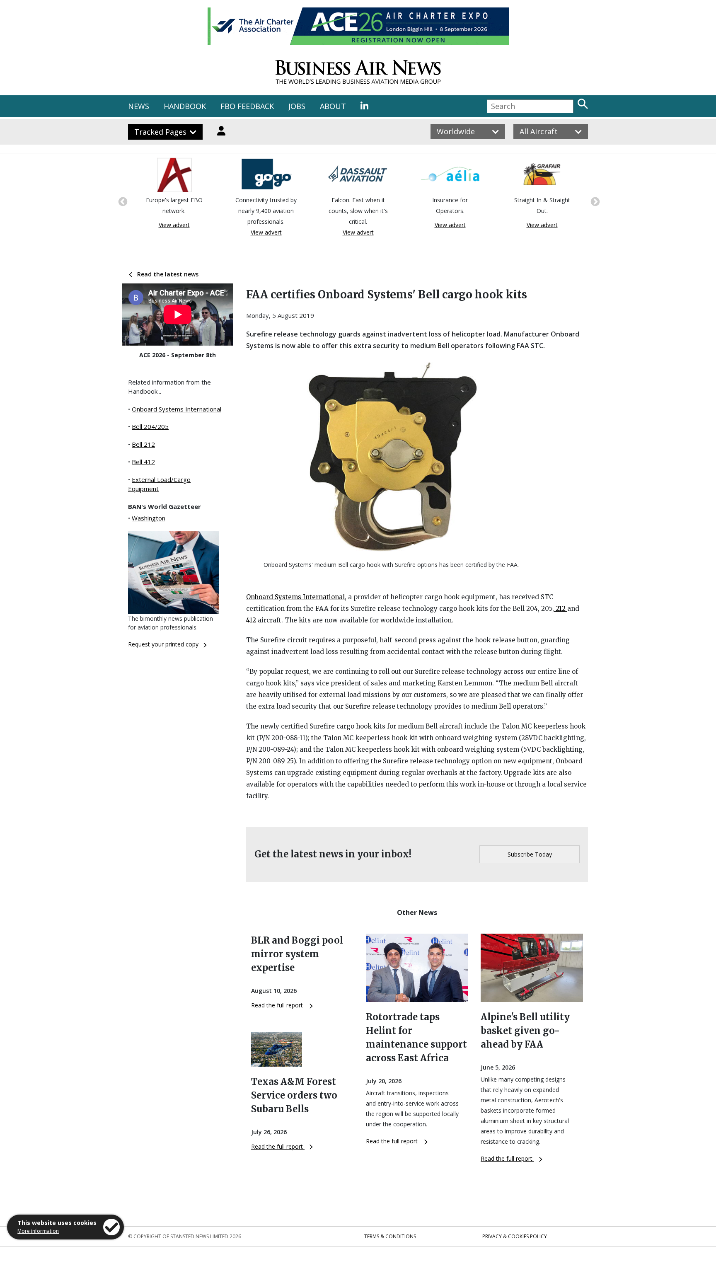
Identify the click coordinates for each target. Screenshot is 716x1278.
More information (38, 1230)
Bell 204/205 (150, 426)
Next (594, 201)
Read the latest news (167, 274)
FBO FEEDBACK (247, 106)
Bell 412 (143, 461)
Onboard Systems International (176, 409)
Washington (148, 518)
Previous (122, 201)
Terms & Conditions (390, 1236)
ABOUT (333, 106)
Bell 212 (143, 444)
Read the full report (278, 1005)
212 (560, 608)
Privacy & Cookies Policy (514, 1236)
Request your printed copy (163, 644)
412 (252, 620)
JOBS (296, 106)
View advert (174, 225)
